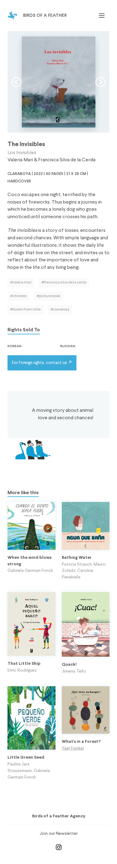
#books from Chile (25, 309)
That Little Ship (24, 664)
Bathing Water (77, 558)
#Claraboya (60, 309)
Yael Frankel (73, 748)
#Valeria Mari (21, 282)
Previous (17, 82)
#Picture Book (48, 296)
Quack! (69, 665)
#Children (18, 296)
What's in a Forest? (81, 742)
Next (100, 82)
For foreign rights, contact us (39, 363)
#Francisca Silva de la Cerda (63, 282)
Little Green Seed (25, 758)
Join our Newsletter (59, 833)
